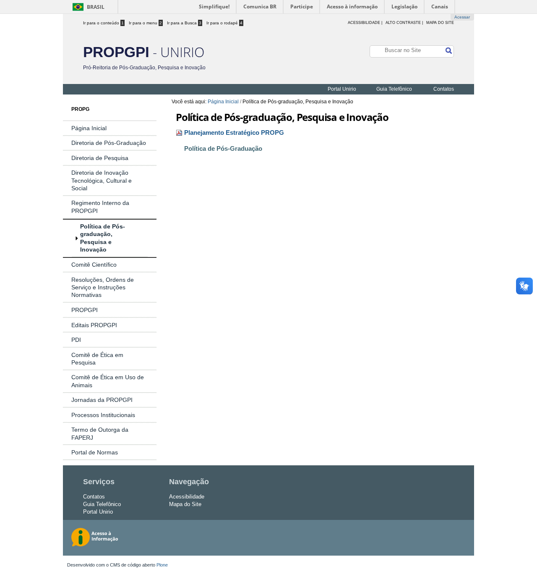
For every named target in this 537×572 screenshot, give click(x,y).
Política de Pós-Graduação (223, 148)
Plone (162, 564)
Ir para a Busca (184, 23)
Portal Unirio (342, 89)
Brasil (95, 6)
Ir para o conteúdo (103, 23)
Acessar (462, 17)
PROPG (80, 109)
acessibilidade (364, 23)
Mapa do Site (440, 23)
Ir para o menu (145, 23)
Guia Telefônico (394, 89)
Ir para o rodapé (224, 23)
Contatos (443, 89)
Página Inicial (223, 102)
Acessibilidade (186, 496)
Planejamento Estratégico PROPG (234, 132)
